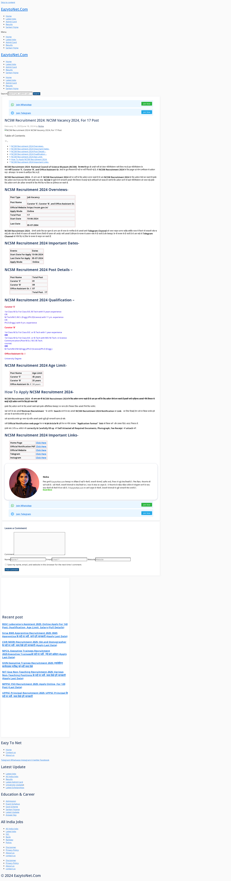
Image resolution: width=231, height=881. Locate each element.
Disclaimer (11, 847)
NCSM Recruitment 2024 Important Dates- (30, 149)
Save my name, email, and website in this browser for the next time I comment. (44, 564)
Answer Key (11, 815)
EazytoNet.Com (14, 9)
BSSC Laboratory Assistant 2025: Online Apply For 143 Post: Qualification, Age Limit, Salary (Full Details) (35, 625)
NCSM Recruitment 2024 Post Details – (28, 151)
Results (9, 24)
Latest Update (12, 812)
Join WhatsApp (24, 104)
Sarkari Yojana (13, 809)
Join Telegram (23, 113)
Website (91, 559)
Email (49, 559)
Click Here (41, 442)
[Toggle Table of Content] (6, 141)
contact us (11, 855)
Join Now (146, 104)
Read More (47, 490)
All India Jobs (12, 776)
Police (9, 842)
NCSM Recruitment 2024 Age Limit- (27, 156)
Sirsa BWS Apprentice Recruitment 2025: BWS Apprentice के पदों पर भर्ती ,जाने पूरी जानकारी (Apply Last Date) (34, 634)
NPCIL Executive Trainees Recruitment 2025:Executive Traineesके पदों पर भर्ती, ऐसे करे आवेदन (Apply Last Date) (34, 654)
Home (9, 16)
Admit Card (11, 21)
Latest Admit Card (14, 782)
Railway (9, 839)
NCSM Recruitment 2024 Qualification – (29, 154)
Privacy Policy (12, 850)
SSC (8, 834)
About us (10, 852)
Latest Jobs (11, 18)
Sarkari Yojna (12, 27)
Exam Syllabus (13, 803)
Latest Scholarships (15, 787)
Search (4, 93)
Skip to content (8, 2)
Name (7, 559)
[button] (115, 32)
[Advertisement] (35, 595)
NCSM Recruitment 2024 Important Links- (30, 162)
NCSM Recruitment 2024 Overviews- (27, 146)
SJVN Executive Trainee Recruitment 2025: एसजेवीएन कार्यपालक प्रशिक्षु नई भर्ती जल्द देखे (32, 664)
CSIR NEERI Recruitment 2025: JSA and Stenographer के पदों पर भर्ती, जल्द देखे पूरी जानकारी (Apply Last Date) (34, 643)
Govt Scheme (12, 806)
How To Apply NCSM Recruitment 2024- (29, 159)
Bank (8, 837)
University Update (14, 784)
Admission (11, 801)
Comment (9, 554)
